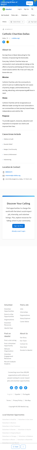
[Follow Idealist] (11, 387)
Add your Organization (8, 350)
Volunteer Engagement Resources (8, 356)
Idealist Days (8, 328)
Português (26, 394)
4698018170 (8, 172)
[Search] (32, 9)
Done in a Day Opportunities (9, 315)
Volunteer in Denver (9, 429)
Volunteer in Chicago (9, 436)
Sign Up (26, 9)
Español (17, 394)
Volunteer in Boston (9, 423)
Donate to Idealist (26, 350)
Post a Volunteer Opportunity (10, 344)
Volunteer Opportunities (9, 310)
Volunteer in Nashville (24, 440)
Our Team (23, 341)
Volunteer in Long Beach (10, 443)
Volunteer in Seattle (9, 419)
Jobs (21, 309)
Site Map (28, 400)
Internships (24, 312)
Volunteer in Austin (24, 429)
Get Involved (5, 15)
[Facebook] (3, 42)
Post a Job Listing (10, 340)
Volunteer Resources (7, 324)
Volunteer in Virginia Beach (11, 433)
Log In (20, 9)
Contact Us (24, 344)
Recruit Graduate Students (10, 363)
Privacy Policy (17, 400)
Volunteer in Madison (26, 436)
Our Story (23, 338)
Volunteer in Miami (8, 440)
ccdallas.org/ (16, 38)
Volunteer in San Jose (25, 419)
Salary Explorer (25, 318)
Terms (8, 400)
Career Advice (24, 322)
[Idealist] (7, 9)
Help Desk (23, 347)
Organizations (9, 320)
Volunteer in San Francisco (11, 426)
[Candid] (7, 42)
